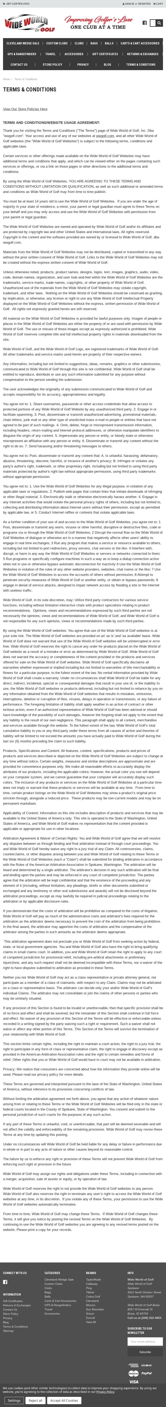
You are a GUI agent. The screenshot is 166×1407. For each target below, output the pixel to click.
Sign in (129, 3)
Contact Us (19, 64)
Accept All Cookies (64, 1400)
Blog (107, 64)
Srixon (90, 1313)
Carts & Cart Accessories (140, 43)
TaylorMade (93, 1279)
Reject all (35, 1400)
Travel (50, 54)
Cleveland (92, 1300)
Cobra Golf (93, 1296)
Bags (94, 43)
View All (91, 1322)
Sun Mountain (95, 1309)
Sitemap (8, 1330)
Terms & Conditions (140, 64)
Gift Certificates (17, 3)
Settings (14, 1400)
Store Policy (52, 64)
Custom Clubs (57, 43)
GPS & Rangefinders (21, 54)
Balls (109, 43)
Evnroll (90, 1317)
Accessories (74, 54)
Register (144, 3)
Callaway (92, 1283)
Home (6, 79)
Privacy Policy (105, 1392)
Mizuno (90, 1305)
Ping (89, 1288)
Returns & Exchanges (143, 54)
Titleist (90, 1292)
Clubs (79, 43)
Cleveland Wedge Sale (22, 43)
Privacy (83, 64)
